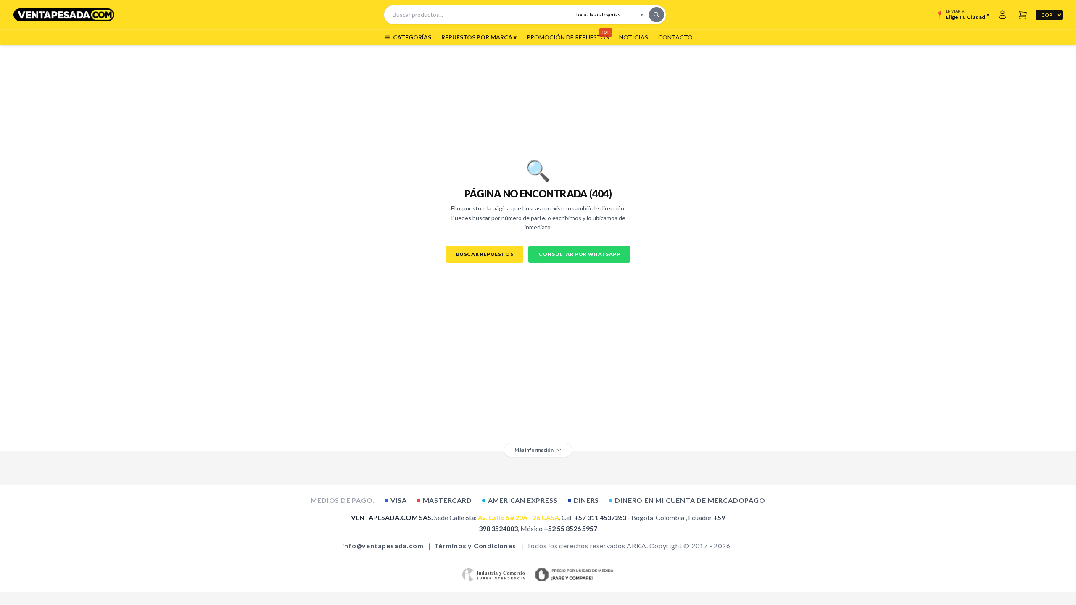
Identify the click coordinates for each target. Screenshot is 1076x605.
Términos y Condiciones (475, 546)
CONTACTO (675, 37)
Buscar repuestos (485, 254)
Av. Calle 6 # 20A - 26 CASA (518, 517)
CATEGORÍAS (412, 37)
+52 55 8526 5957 (570, 528)
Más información (534, 450)
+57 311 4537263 (600, 517)
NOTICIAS (633, 37)
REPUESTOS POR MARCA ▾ (479, 37)
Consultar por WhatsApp (579, 254)
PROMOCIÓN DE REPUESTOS (568, 37)
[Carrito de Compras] (1022, 14)
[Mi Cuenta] (1002, 14)
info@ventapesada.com (382, 546)
